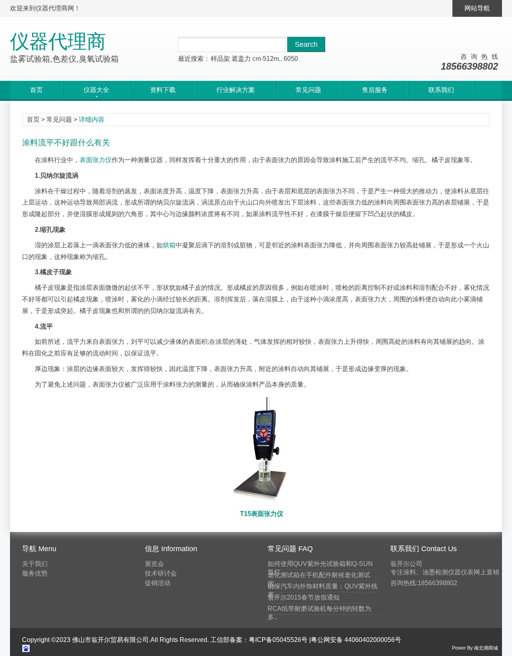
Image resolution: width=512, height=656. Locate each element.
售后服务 (375, 89)
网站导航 (477, 8)
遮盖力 (241, 58)
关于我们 (35, 563)
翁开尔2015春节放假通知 (304, 597)
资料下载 (163, 89)
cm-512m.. (267, 58)
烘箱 (169, 245)
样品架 (220, 58)
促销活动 (157, 583)
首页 (36, 89)
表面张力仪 (96, 159)
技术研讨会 (161, 573)
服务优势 (35, 573)
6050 (291, 58)
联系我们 (441, 89)
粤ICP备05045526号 (278, 639)
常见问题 (308, 89)
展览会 (154, 563)
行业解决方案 (235, 89)
